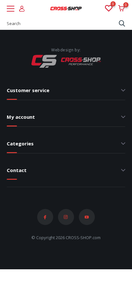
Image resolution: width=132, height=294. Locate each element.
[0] (108, 9)
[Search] (122, 23)
